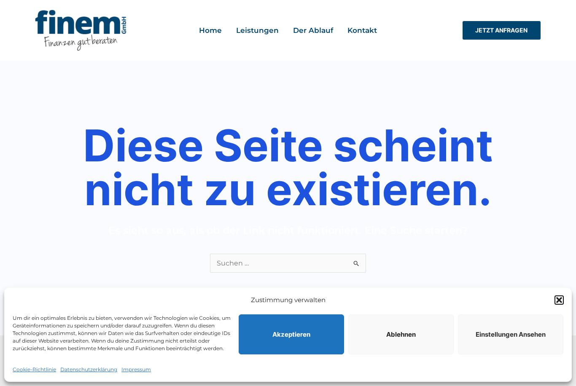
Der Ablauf (313, 30)
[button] (559, 300)
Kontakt (362, 30)
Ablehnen (401, 334)
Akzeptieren (291, 334)
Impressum (136, 369)
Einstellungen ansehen (511, 334)
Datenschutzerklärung (88, 369)
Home (210, 30)
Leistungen (257, 30)
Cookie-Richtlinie (34, 369)
